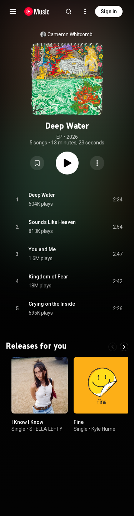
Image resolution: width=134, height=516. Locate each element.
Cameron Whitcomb (70, 34)
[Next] (124, 347)
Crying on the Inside (52, 304)
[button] (37, 163)
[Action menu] (97, 163)
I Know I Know (27, 422)
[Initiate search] (68, 11)
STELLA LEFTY (46, 429)
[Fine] (102, 385)
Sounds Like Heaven (52, 222)
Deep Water (42, 195)
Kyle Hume (103, 429)
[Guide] (13, 11)
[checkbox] (117, 199)
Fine (79, 422)
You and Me (42, 249)
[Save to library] (37, 163)
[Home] (37, 11)
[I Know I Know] (39, 385)
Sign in (109, 11)
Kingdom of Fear (48, 277)
